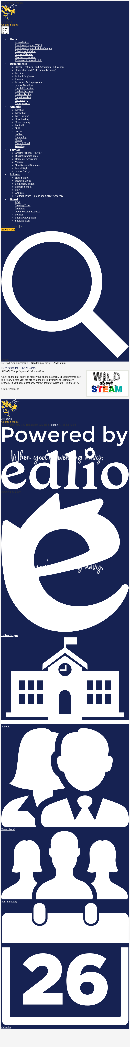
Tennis (18, 140)
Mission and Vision (25, 51)
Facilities (19, 73)
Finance (19, 79)
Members (20, 208)
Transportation (22, 103)
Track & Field (22, 143)
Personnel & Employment (28, 82)
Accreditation (22, 42)
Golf (17, 128)
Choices (19, 192)
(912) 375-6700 (67, 424)
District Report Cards (26, 155)
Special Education (24, 88)
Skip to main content (12, 2)
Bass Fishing (22, 116)
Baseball (19, 109)
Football (19, 125)
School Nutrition (24, 85)
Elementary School (25, 183)
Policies (19, 214)
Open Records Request (27, 211)
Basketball (20, 113)
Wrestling (20, 146)
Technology (21, 100)
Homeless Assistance (26, 159)
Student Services (24, 91)
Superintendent (23, 97)
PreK (17, 189)
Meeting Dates (22, 205)
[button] (13, 39)
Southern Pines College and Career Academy (39, 195)
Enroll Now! (8, 229)
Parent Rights (22, 168)
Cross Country (22, 122)
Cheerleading (22, 119)
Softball (19, 134)
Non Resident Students (27, 165)
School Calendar (24, 54)
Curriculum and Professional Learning (35, 70)
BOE (17, 202)
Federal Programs (24, 76)
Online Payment (10, 388)
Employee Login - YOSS (28, 45)
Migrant (19, 162)
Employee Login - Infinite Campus (33, 48)
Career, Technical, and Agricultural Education (39, 67)
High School (21, 177)
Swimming (21, 137)
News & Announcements (14, 363)
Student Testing (23, 94)
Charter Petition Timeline (28, 152)
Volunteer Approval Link (28, 60)
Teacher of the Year (25, 57)
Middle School (23, 180)
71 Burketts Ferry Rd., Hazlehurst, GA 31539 (25, 424)
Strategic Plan (22, 220)
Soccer (18, 131)
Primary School (23, 186)
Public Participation (25, 217)
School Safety (22, 171)
